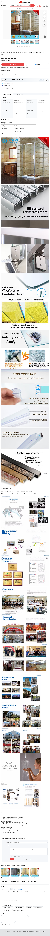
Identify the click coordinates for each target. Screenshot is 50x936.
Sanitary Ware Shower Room (34, 919)
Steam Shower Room (19, 907)
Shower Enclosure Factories (34, 916)
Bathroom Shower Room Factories (8, 916)
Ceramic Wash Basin (29, 893)
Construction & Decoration (9, 8)
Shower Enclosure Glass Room (22, 921)
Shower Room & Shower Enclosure (20, 8)
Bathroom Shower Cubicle (35, 921)
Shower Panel (28, 907)
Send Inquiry (13, 64)
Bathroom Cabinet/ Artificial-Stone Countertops (22, 891)
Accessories (39, 896)
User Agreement (31, 931)
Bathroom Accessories (29, 896)
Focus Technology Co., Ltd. (17, 931)
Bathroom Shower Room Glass (8, 921)
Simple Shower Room (30, 8)
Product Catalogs (18, 889)
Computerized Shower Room (7, 907)
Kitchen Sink (39, 893)
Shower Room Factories (22, 916)
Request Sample (25, 67)
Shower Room (15, 896)
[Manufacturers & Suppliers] (25, 2)
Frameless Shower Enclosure (18, 910)
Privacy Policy (43, 931)
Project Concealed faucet (29, 891)
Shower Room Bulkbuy (6, 924)
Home (2, 8)
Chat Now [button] (38, 64)
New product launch (5, 891)
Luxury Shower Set (40, 891)
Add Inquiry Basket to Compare (25, 46)
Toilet (14, 893)
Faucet (2, 893)
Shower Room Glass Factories (8, 919)
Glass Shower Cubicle (6, 910)
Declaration (38, 931)
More (2, 927)
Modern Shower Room (38, 907)
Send (12, 859)
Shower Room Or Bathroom (21, 919)
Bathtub (2, 896)
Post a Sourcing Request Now (36, 859)
